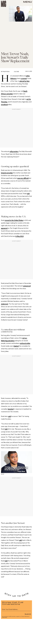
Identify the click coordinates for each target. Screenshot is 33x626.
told (28, 193)
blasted (16, 346)
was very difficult (23, 178)
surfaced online (25, 343)
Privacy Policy (4, 617)
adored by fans (24, 81)
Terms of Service (25, 616)
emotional (4, 104)
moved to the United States (14, 220)
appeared (4, 228)
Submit (28, 614)
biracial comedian (7, 173)
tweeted (11, 409)
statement (4, 304)
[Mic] (3, 4)
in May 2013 (19, 236)
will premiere (14, 151)
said (9, 416)
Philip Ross (6, 71)
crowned (24, 78)
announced (27, 286)
